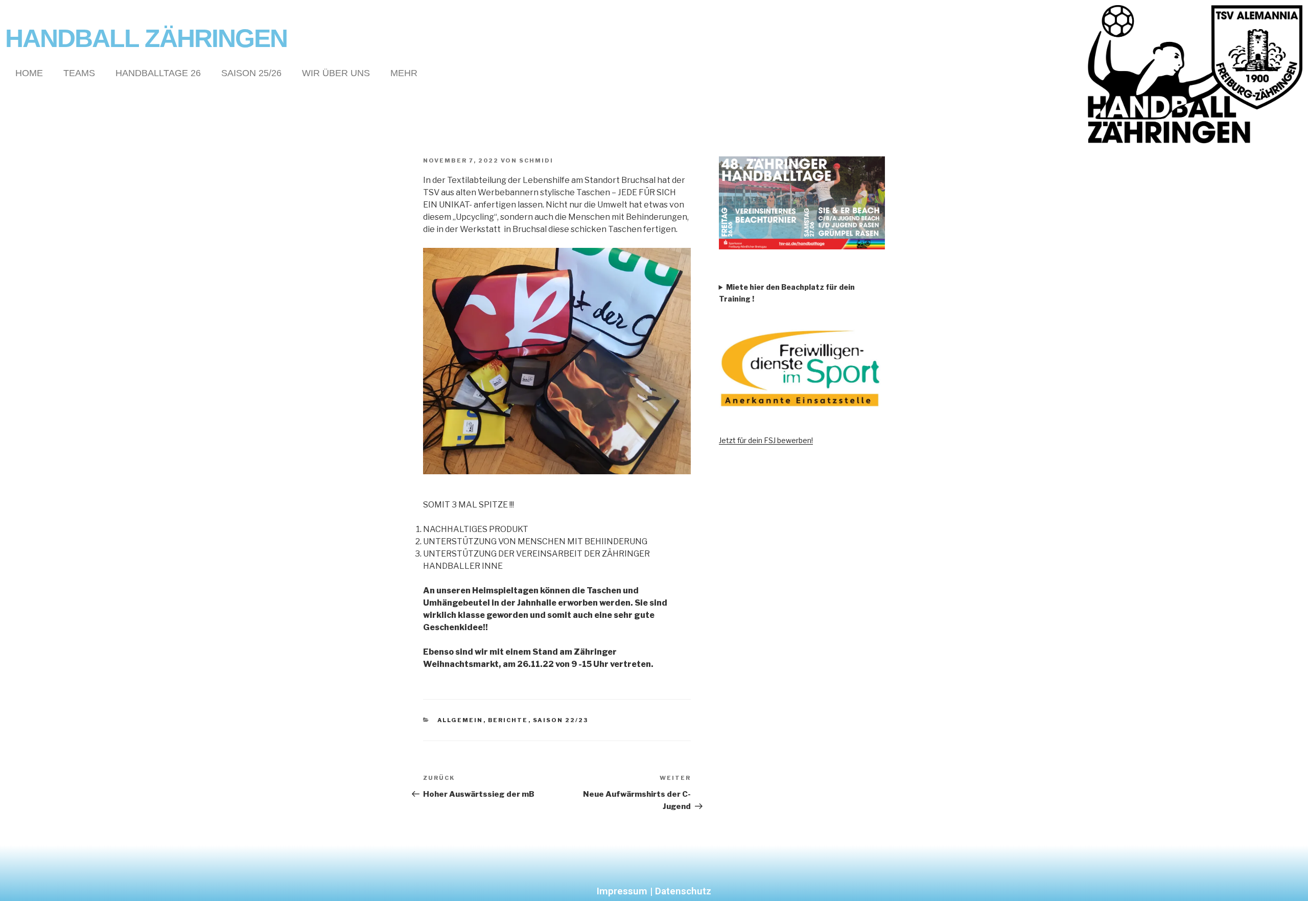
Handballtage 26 (158, 73)
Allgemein (460, 720)
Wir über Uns (336, 73)
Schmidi (536, 160)
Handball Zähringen (146, 38)
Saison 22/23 (561, 720)
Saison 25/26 (251, 73)
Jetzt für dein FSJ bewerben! (766, 440)
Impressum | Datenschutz (654, 891)
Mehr (403, 73)
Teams (79, 73)
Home (29, 73)
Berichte (508, 720)
